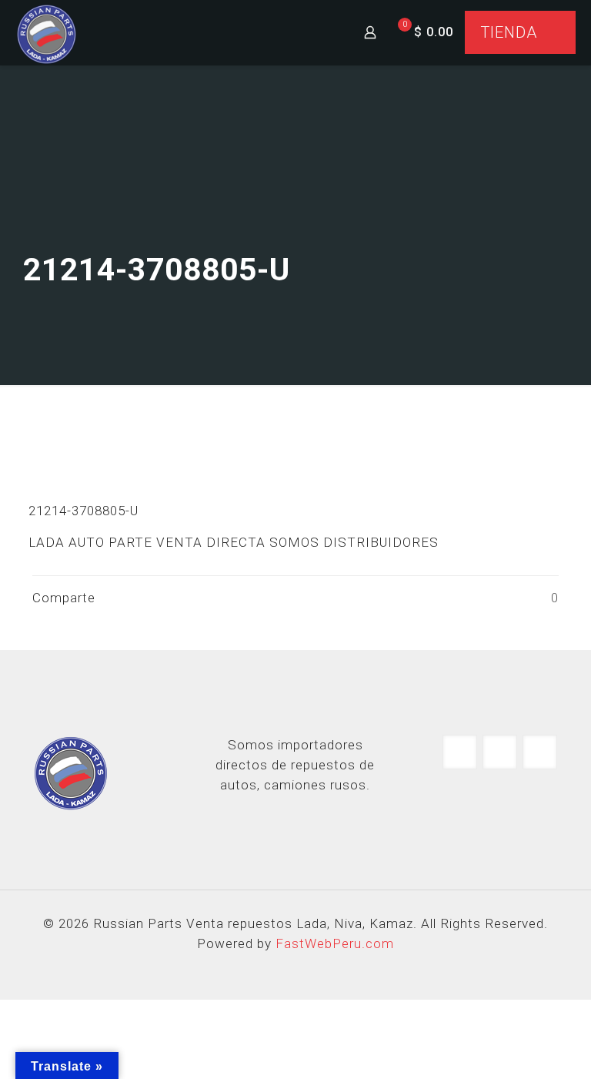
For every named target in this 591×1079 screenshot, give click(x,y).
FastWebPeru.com (334, 943)
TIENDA (508, 32)
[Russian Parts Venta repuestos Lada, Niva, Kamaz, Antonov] (46, 32)
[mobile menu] (316, 32)
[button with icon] (459, 752)
